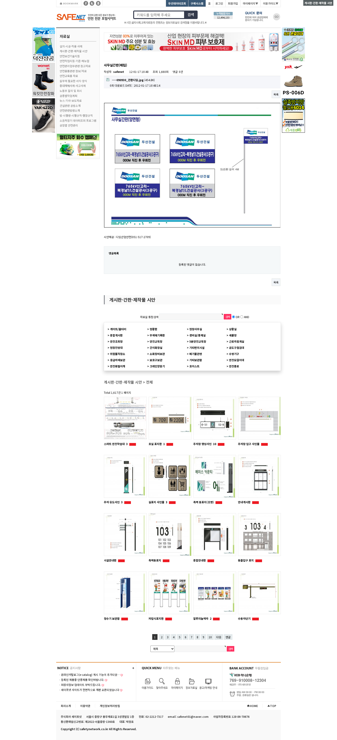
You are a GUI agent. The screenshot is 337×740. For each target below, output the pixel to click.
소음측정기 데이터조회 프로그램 (78, 120)
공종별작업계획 (68, 96)
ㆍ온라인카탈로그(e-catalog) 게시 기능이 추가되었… (89, 675)
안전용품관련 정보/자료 (73, 71)
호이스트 (194, 366)
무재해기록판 (157, 335)
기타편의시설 (196, 347)
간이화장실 (156, 347)
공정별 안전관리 (69, 125)
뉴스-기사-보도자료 (71, 100)
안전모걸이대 (236, 360)
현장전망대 (116, 347)
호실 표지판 (157, 444)
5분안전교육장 (197, 341)
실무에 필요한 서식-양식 (73, 81)
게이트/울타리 (118, 329)
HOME (254, 706)
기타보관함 (195, 360)
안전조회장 (116, 341)
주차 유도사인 (113, 502)
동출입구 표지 (246, 560)
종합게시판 (116, 335)
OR (238, 317)
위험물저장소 (117, 354)
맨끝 (228, 637)
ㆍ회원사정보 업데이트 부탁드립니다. (79, 685)
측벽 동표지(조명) (204, 502)
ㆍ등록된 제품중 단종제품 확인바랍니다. (81, 680)
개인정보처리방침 (110, 706)
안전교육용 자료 (69, 76)
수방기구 (234, 354)
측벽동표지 (155, 560)
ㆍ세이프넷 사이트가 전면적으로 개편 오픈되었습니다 (88, 690)
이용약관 (85, 706)
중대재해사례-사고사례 (73, 86)
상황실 (233, 329)
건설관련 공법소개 (70, 105)
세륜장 (233, 335)
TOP (273, 706)
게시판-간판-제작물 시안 (73, 51)
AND (246, 317)
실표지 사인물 (158, 502)
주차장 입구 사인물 (249, 444)
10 (210, 637)
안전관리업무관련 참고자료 (75, 66)
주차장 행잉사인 (204, 444)
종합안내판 (200, 560)
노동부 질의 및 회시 (71, 91)
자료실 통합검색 (149, 317)
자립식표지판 (156, 618)
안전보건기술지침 (70, 56)
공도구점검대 (236, 347)
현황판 (153, 329)
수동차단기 (244, 618)
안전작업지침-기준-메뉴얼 (74, 61)
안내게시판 (244, 502)
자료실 (65, 36)
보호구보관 (156, 360)
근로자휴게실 (236, 341)
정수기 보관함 (112, 618)
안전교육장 (156, 341)
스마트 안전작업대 (116, 444)
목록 (276, 94)
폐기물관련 (195, 354)
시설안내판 (110, 560)
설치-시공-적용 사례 (71, 46)
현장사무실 (195, 329)
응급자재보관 (117, 360)
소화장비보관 (157, 354)
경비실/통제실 (197, 335)
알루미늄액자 (202, 618)
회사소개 (66, 706)
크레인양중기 (157, 366)
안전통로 (234, 366)
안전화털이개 (117, 366)
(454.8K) (133, 80)
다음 (218, 637)
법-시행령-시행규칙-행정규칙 (76, 115)
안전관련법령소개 (70, 110)
